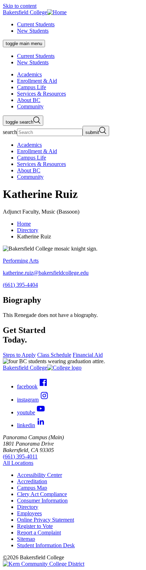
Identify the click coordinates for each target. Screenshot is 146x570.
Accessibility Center (39, 475)
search (10, 132)
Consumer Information (42, 501)
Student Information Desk (46, 545)
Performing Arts (21, 261)
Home (24, 224)
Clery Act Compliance (42, 494)
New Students (33, 31)
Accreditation (32, 481)
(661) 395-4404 (20, 285)
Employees (29, 513)
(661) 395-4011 (20, 456)
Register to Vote (35, 526)
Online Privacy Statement (45, 520)
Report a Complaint (39, 532)
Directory (27, 230)
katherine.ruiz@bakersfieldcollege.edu (46, 273)
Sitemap (26, 539)
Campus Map (32, 488)
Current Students (36, 24)
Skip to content (19, 6)
